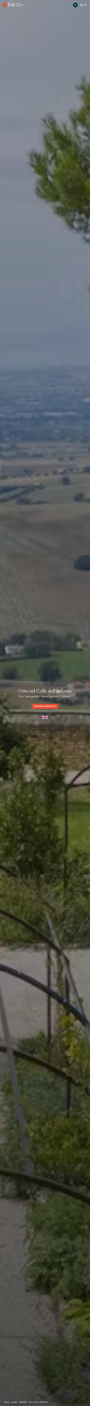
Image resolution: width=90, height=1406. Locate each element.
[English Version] (45, 718)
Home (6, 1402)
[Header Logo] (13, 5)
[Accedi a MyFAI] (81, 5)
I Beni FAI (22, 1402)
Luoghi (14, 1402)
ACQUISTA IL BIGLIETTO (45, 706)
